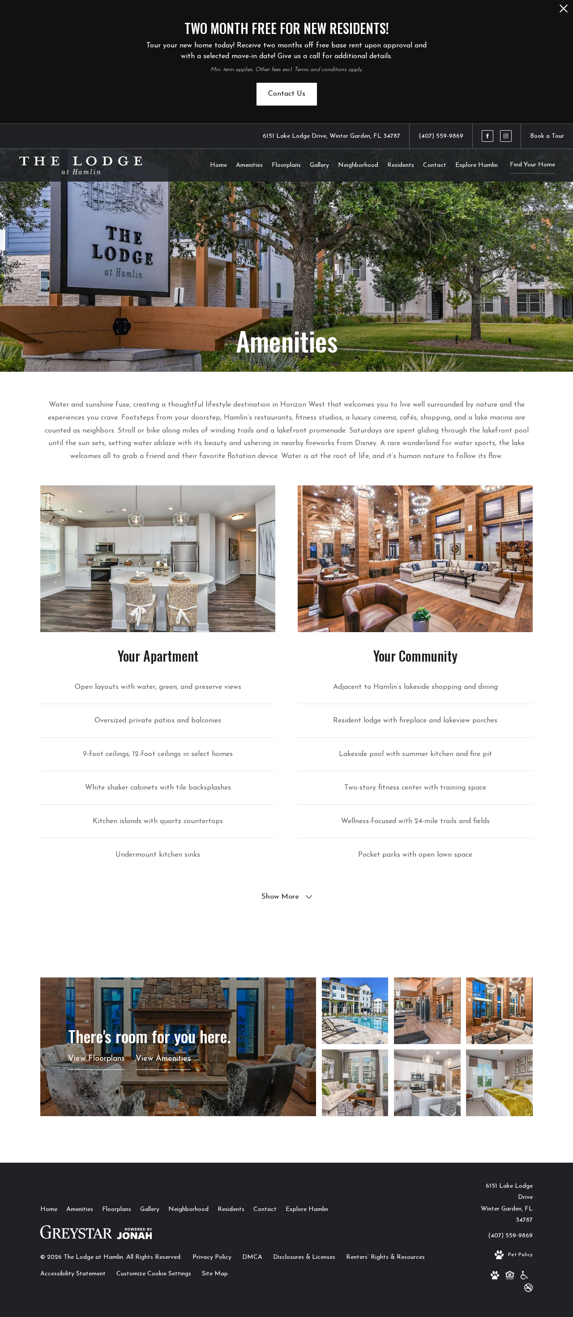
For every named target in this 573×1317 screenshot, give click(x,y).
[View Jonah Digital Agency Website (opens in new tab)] (134, 1235)
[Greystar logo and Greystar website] (76, 1235)
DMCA (252, 1257)
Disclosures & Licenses (304, 1257)
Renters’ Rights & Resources (385, 1257)
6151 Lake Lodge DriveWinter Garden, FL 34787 (507, 1203)
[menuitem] (218, 165)
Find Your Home (532, 164)
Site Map (215, 1273)
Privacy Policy (211, 1257)
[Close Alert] (563, 11)
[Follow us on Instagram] (506, 136)
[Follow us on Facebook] (487, 136)
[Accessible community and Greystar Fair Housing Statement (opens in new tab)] (524, 1277)
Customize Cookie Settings (153, 1273)
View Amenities (163, 1059)
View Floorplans (96, 1059)
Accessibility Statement (73, 1273)
